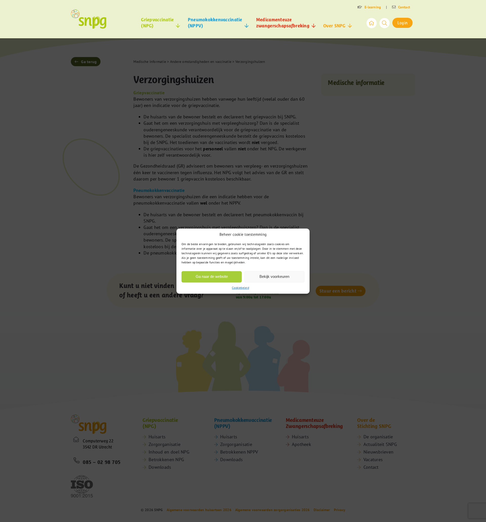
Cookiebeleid (240, 288)
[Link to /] (372, 23)
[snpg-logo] (88, 19)
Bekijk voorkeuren (274, 276)
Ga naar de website (212, 276)
